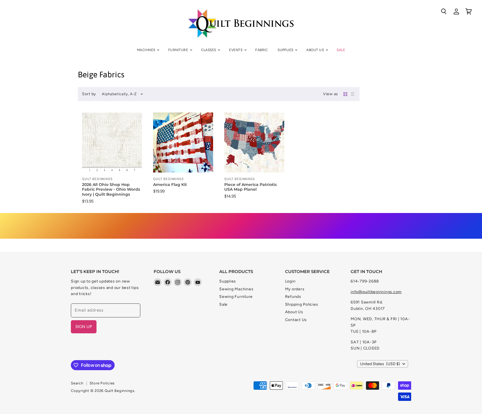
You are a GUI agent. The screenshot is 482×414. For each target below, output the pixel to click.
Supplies (286, 50)
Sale (341, 50)
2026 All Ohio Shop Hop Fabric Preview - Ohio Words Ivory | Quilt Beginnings (111, 189)
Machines (146, 50)
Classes (209, 50)
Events (236, 50)
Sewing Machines (236, 289)
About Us (315, 50)
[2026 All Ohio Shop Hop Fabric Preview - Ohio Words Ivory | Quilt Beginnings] (112, 143)
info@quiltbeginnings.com (376, 291)
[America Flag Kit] (183, 143)
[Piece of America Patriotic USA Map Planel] (254, 143)
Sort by (89, 94)
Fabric (261, 50)
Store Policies (102, 383)
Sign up (83, 326)
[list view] (352, 94)
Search (77, 383)
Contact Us (296, 319)
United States (380, 364)
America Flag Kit (170, 184)
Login (290, 281)
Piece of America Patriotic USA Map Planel (250, 187)
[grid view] (345, 94)
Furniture (178, 50)
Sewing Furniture (236, 296)
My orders (295, 289)
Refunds (293, 296)
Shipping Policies (301, 304)
